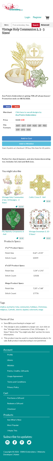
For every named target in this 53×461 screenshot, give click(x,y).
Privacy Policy (13, 387)
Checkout (11, 409)
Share (8, 107)
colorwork (33, 309)
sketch (19, 309)
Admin (16, 454)
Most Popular (13, 425)
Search (36, 25)
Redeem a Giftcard (15, 403)
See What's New (14, 420)
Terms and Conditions (16, 382)
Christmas (42, 307)
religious (3, 309)
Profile (10, 354)
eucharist (11, 307)
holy (17, 307)
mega (40, 309)
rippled (25, 309)
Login (27, 17)
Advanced (45, 25)
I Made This (12, 430)
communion (24, 307)
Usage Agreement (15, 376)
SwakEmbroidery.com (22, 8)
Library (10, 360)
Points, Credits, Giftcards (18, 371)
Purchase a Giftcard (15, 398)
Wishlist (10, 365)
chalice (3, 307)
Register (37, 17)
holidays (33, 307)
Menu (6, 25)
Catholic (11, 309)
